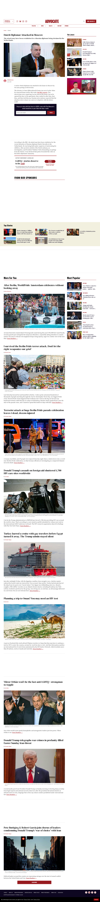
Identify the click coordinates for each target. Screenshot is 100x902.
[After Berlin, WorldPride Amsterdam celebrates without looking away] (34, 311)
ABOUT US (11, 892)
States (84, 322)
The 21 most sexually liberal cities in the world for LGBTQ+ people (56, 232)
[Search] (84, 21)
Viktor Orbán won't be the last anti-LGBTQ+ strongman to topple (33, 683)
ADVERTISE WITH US (28, 892)
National (85, 283)
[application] (81, 86)
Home (5, 30)
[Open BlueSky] (20, 21)
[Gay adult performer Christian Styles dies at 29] (74, 296)
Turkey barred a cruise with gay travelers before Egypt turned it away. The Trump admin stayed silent (33, 535)
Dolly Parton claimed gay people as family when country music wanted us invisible (88, 44)
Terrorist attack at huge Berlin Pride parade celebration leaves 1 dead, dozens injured (34, 412)
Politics (34, 26)
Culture (84, 59)
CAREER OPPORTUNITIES (18, 892)
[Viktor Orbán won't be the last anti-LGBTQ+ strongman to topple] (34, 707)
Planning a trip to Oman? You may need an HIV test (31, 598)
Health (50, 26)
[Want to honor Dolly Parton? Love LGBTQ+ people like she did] (74, 71)
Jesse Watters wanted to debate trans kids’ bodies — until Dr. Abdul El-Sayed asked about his (89, 289)
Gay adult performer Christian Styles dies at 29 (89, 297)
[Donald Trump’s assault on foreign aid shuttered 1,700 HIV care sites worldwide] (34, 496)
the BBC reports (42, 92)
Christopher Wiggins (8, 416)
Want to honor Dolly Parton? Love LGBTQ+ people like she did (89, 73)
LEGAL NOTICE (60, 892)
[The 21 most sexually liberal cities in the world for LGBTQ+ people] (41, 232)
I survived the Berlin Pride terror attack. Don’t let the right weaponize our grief (32, 348)
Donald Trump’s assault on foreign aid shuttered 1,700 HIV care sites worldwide (32, 472)
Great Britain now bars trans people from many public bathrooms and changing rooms (56, 241)
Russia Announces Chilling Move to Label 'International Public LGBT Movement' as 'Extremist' (25, 233)
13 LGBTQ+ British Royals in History (87, 232)
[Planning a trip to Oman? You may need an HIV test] (34, 621)
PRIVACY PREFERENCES (45, 892)
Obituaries (85, 293)
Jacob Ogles (7, 476)
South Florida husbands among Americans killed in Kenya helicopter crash (24, 240)
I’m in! (51, 112)
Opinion (66, 26)
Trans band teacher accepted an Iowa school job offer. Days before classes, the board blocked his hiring (89, 329)
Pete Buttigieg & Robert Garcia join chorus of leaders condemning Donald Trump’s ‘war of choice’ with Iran (32, 829)
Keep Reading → (12, 338)
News (42, 26)
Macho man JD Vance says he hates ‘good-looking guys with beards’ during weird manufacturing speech (89, 318)
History (59, 26)
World (9, 30)
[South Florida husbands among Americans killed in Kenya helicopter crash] (10, 240)
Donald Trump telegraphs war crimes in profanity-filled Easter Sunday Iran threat (33, 742)
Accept (96, 899)
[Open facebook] (17, 21)
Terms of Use (36, 899)
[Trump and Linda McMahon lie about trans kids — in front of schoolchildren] (74, 305)
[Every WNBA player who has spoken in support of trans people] (74, 62)
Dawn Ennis (7, 601)
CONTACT (5, 892)
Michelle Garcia (10, 79)
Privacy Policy (27, 899)
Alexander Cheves (8, 352)
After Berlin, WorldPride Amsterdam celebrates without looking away (34, 287)
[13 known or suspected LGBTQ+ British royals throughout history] (73, 232)
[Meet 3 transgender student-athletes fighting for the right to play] (74, 335)
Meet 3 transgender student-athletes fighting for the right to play (89, 336)
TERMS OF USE (53, 892)
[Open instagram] (26, 21)
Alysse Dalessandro (8, 291)
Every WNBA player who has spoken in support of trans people (89, 63)
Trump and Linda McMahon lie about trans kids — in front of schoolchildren (89, 307)
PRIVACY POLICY (37, 892)
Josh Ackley (7, 688)
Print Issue (85, 332)
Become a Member (50, 161)
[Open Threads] (23, 21)
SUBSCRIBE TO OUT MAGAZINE (7, 21)
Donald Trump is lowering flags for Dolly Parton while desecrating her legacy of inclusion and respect (89, 55)
